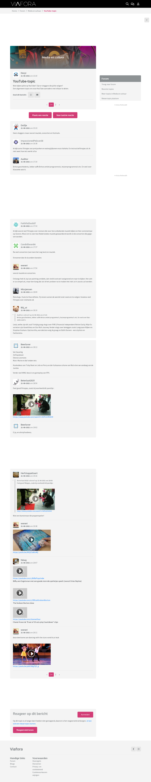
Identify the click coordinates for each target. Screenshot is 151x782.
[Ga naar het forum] (132, 4)
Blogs (12, 764)
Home (14, 11)
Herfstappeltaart (29, 473)
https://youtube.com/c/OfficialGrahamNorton (31, 600)
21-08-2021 (25, 76)
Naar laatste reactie (65, 115)
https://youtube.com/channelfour (26, 619)
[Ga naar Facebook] (133, 749)
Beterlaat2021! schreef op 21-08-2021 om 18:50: (35, 481)
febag (24, 560)
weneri (24, 265)
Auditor (24, 159)
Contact (13, 766)
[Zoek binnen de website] (127, 4)
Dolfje (24, 125)
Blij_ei (24, 307)
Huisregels (36, 761)
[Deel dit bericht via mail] (37, 95)
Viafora (16, 749)
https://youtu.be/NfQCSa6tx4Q (25, 552)
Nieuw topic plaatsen (110, 98)
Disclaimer (36, 764)
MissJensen (26, 289)
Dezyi (23, 73)
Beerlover (26, 344)
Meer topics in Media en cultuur (114, 94)
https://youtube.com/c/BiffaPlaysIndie (28, 578)
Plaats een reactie (40, 115)
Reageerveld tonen (25, 730)
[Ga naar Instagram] (138, 749)
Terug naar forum (109, 84)
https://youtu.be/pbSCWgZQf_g (26, 666)
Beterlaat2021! (28, 380)
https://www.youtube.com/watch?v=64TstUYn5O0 (33, 417)
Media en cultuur (34, 11)
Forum (22, 11)
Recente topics (108, 89)
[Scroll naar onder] (146, 20)
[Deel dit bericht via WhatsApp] (31, 95)
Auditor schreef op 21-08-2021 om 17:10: (32, 315)
